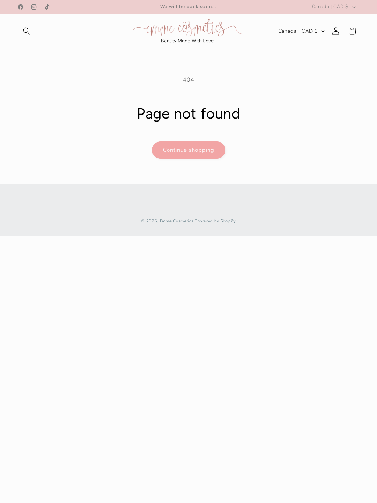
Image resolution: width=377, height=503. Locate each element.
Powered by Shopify (215, 221)
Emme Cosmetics (177, 221)
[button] (26, 31)
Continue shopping (188, 150)
